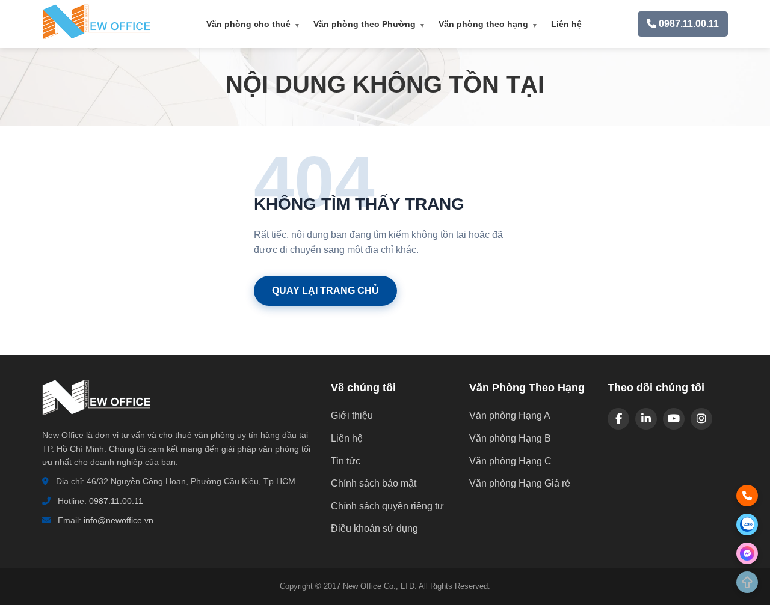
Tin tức (345, 461)
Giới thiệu (352, 415)
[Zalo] (747, 524)
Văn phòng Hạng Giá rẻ (519, 483)
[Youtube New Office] (674, 419)
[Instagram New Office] (701, 419)
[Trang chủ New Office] (96, 36)
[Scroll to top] (747, 582)
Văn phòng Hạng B (510, 438)
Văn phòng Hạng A (509, 415)
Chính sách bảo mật (373, 483)
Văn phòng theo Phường (369, 24)
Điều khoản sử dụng (374, 528)
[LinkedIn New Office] (646, 419)
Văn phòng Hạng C (510, 461)
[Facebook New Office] (618, 419)
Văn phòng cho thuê (253, 24)
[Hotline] (747, 495)
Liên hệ (566, 24)
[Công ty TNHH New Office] (96, 421)
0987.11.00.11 (116, 501)
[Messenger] (747, 553)
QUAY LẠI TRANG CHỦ (325, 290)
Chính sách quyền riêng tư (387, 506)
